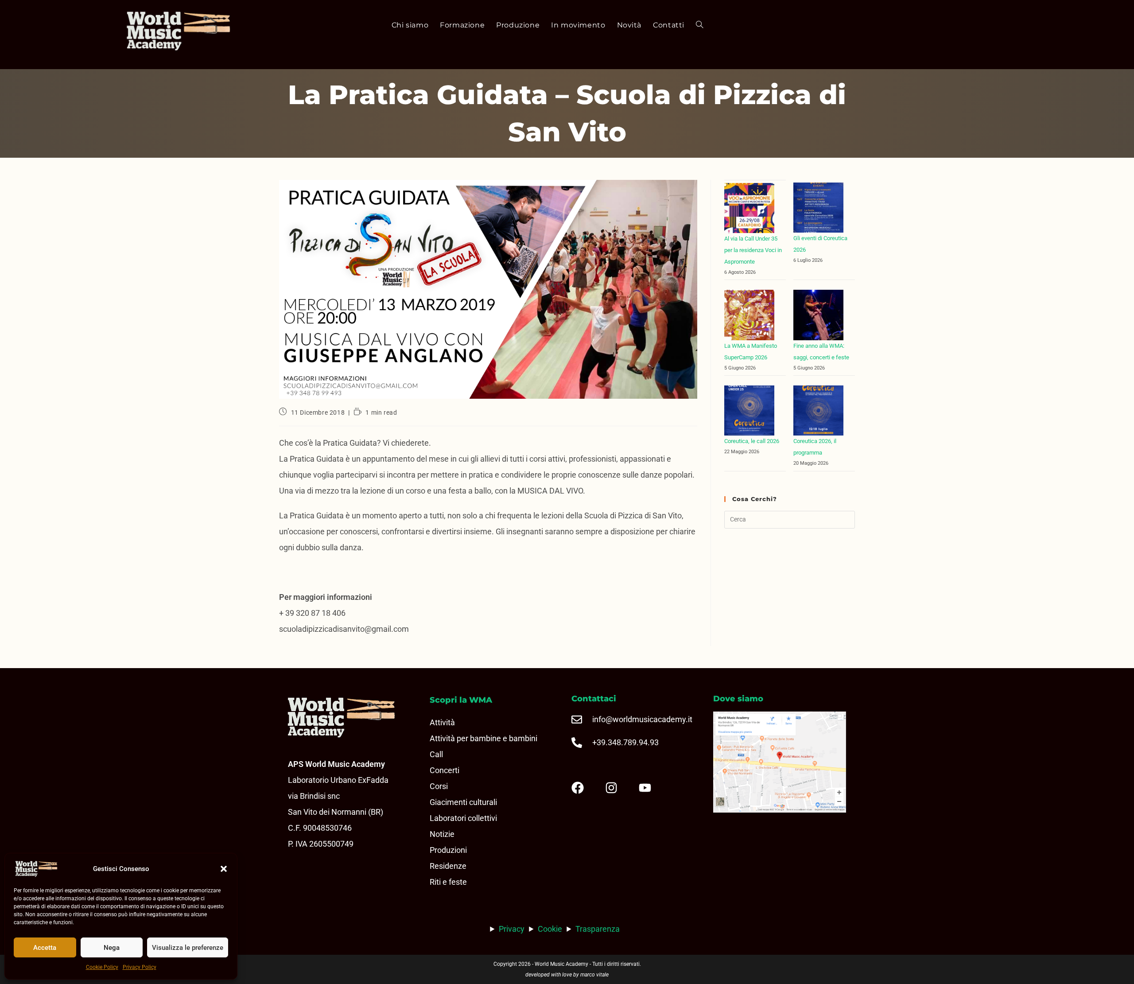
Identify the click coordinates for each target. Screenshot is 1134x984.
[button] (223, 868)
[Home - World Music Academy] (196, 32)
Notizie (442, 834)
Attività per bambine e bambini (483, 738)
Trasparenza (597, 928)
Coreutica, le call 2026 (751, 441)
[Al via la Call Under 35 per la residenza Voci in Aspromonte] (749, 208)
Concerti (444, 770)
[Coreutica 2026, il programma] (818, 410)
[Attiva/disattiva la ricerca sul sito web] (699, 25)
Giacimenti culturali (463, 802)
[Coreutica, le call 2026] (749, 410)
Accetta (44, 948)
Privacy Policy (139, 967)
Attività (442, 722)
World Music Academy (561, 964)
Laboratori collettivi (463, 818)
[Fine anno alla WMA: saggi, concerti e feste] (818, 315)
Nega (112, 948)
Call (436, 754)
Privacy (511, 928)
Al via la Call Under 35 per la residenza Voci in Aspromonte (753, 250)
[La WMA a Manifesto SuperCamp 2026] (749, 315)
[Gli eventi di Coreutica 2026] (818, 208)
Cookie (550, 928)
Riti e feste (448, 882)
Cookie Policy (102, 967)
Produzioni (448, 850)
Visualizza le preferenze (187, 948)
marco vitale (594, 975)
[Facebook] (584, 788)
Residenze (448, 866)
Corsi (439, 786)
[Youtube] (652, 788)
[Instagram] (618, 788)
